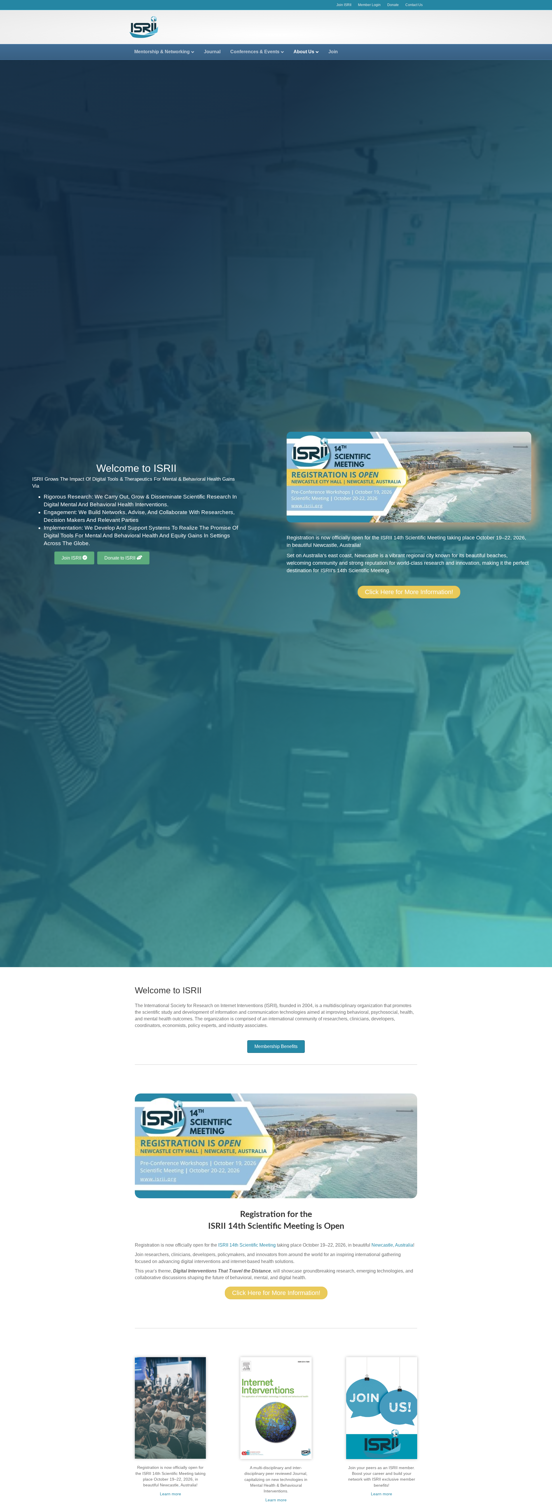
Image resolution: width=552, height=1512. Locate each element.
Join (333, 51)
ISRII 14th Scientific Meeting (413, 538)
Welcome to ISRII (168, 990)
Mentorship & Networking (162, 51)
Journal (212, 51)
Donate (393, 5)
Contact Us (414, 5)
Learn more (170, 1494)
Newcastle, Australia (336, 545)
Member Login (369, 5)
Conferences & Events (254, 51)
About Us (304, 51)
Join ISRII (343, 5)
